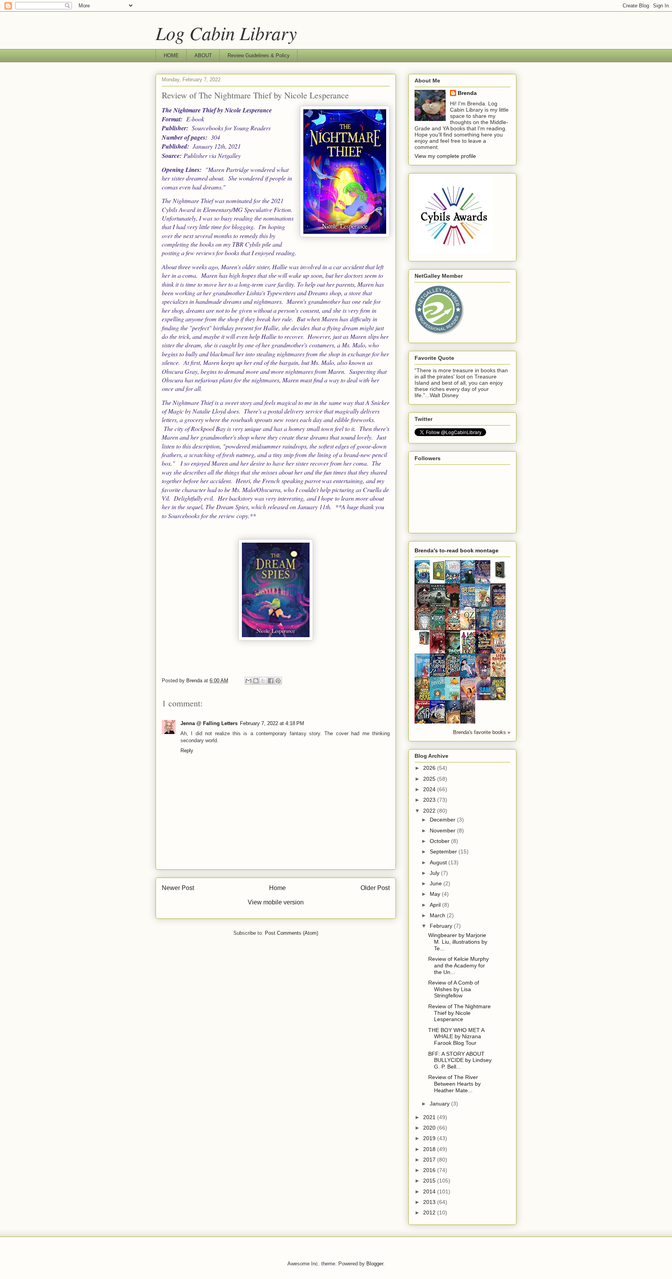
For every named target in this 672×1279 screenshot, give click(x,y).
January (440, 1103)
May (436, 894)
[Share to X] (263, 681)
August (439, 862)
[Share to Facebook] (271, 681)
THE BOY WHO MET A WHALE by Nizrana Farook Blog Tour (456, 1036)
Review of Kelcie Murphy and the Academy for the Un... (458, 965)
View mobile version (276, 902)
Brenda (467, 93)
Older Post (375, 888)
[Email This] (248, 681)
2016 (430, 1170)
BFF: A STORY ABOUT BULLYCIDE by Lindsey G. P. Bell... (460, 1060)
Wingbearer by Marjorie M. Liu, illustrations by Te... (457, 941)
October (440, 841)
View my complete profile (445, 156)
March (438, 915)
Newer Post (178, 888)
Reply (186, 750)
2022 (430, 811)
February (442, 926)
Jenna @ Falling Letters (209, 723)
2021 (430, 1117)
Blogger (374, 1264)
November (443, 830)
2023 (430, 800)
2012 (430, 1212)
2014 (430, 1191)
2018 (430, 1149)
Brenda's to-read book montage (457, 550)
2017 (430, 1159)
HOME (171, 55)
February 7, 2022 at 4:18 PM (272, 723)
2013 (430, 1202)
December (443, 819)
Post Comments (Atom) (291, 933)
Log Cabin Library (226, 32)
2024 (430, 789)
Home (277, 888)
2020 (430, 1128)
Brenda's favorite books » (481, 732)
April (436, 905)
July (435, 873)
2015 (430, 1180)
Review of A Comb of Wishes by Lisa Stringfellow (453, 989)
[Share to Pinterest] (278, 681)
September (444, 851)
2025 (430, 779)
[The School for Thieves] (500, 578)
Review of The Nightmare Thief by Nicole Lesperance (459, 1013)
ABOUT (203, 55)
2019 (430, 1138)
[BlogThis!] (256, 681)
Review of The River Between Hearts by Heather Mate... (454, 1083)
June (436, 883)
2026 (430, 768)
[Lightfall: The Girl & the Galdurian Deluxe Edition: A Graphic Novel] (439, 579)
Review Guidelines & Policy (259, 55)
